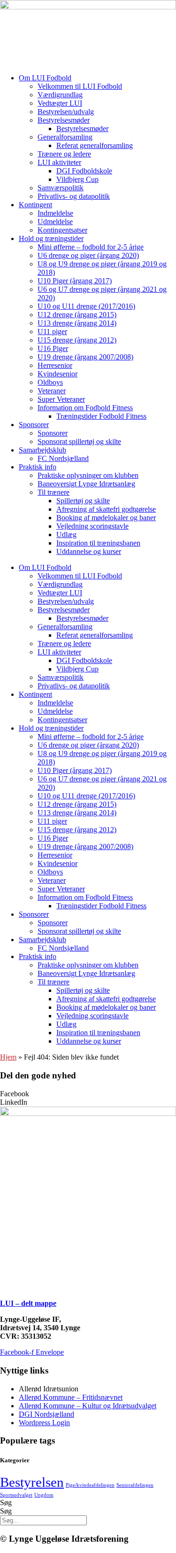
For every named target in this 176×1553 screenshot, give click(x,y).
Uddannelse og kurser (88, 551)
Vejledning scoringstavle (92, 526)
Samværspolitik (61, 188)
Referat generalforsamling (94, 145)
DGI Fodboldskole (84, 171)
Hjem (8, 1057)
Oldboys (50, 382)
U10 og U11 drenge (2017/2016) (86, 306)
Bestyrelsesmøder (64, 120)
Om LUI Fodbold (45, 78)
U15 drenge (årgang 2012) (77, 340)
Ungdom (44, 1495)
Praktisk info (37, 467)
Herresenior (55, 365)
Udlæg (66, 534)
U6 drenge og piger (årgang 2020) (88, 255)
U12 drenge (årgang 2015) (77, 315)
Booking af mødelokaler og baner (106, 518)
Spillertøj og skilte (83, 501)
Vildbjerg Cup (77, 179)
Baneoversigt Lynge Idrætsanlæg (86, 484)
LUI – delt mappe (28, 1303)
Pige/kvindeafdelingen (90, 1485)
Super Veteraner (61, 399)
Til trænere (53, 492)
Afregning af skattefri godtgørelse (106, 509)
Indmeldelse (55, 213)
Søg (6, 1502)
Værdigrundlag (60, 95)
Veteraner (52, 391)
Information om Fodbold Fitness (85, 408)
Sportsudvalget (16, 1495)
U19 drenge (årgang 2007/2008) (85, 357)
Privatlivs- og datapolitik (74, 196)
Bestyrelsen (32, 1482)
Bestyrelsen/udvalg (66, 112)
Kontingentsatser (62, 230)
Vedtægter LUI (60, 103)
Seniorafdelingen (134, 1485)
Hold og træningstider (51, 238)
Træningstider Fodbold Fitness (101, 416)
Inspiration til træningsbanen (98, 543)
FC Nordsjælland (63, 458)
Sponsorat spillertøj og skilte (79, 441)
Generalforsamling (65, 137)
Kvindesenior (57, 374)
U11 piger (52, 332)
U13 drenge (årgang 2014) (77, 323)
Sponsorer (34, 425)
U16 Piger (53, 348)
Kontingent (35, 205)
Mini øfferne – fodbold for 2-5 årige (91, 247)
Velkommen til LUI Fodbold (80, 86)
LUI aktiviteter (59, 162)
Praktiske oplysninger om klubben (88, 475)
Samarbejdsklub (42, 450)
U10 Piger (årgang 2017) (75, 281)
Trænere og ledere (64, 154)
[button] (88, 1094)
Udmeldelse (55, 222)
